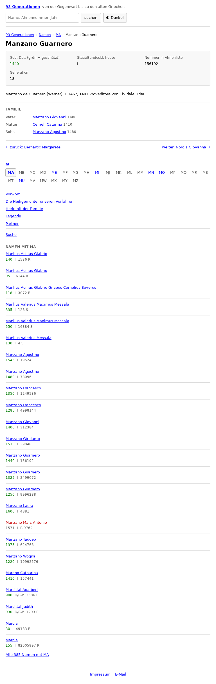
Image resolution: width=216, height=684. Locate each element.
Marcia (12, 623)
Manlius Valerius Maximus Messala (37, 304)
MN (151, 172)
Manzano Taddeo (21, 539)
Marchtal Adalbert (22, 590)
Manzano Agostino (22, 355)
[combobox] (42, 17)
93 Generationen (23, 6)
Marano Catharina (22, 573)
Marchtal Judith (19, 606)
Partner (12, 224)
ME (54, 172)
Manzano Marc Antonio (26, 522)
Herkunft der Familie (24, 209)
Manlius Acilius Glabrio (26, 254)
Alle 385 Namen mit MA (27, 655)
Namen (45, 35)
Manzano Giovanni (22, 422)
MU (22, 181)
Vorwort (13, 194)
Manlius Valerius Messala (28, 338)
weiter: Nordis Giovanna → (186, 147)
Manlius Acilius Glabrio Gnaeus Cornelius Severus (51, 287)
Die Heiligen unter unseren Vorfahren (39, 201)
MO (162, 172)
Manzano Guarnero (23, 455)
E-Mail (120, 674)
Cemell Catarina (47, 124)
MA (11, 172)
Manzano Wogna (20, 556)
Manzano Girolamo (23, 439)
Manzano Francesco (23, 388)
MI (97, 172)
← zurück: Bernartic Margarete (33, 147)
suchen (90, 17)
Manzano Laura (19, 506)
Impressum (100, 674)
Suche (11, 234)
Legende (13, 216)
